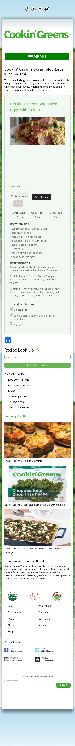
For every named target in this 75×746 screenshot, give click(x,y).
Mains (11, 391)
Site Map (42, 625)
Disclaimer (43, 612)
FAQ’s (11, 618)
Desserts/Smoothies (20, 385)
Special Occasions (18, 407)
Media (11, 625)
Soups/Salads (16, 402)
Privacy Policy (45, 605)
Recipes (12, 631)
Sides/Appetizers (17, 396)
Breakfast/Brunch (18, 380)
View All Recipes (15, 373)
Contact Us (44, 618)
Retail (11, 605)
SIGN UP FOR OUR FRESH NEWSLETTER (37, 676)
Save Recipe (42, 197)
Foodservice (14, 612)
